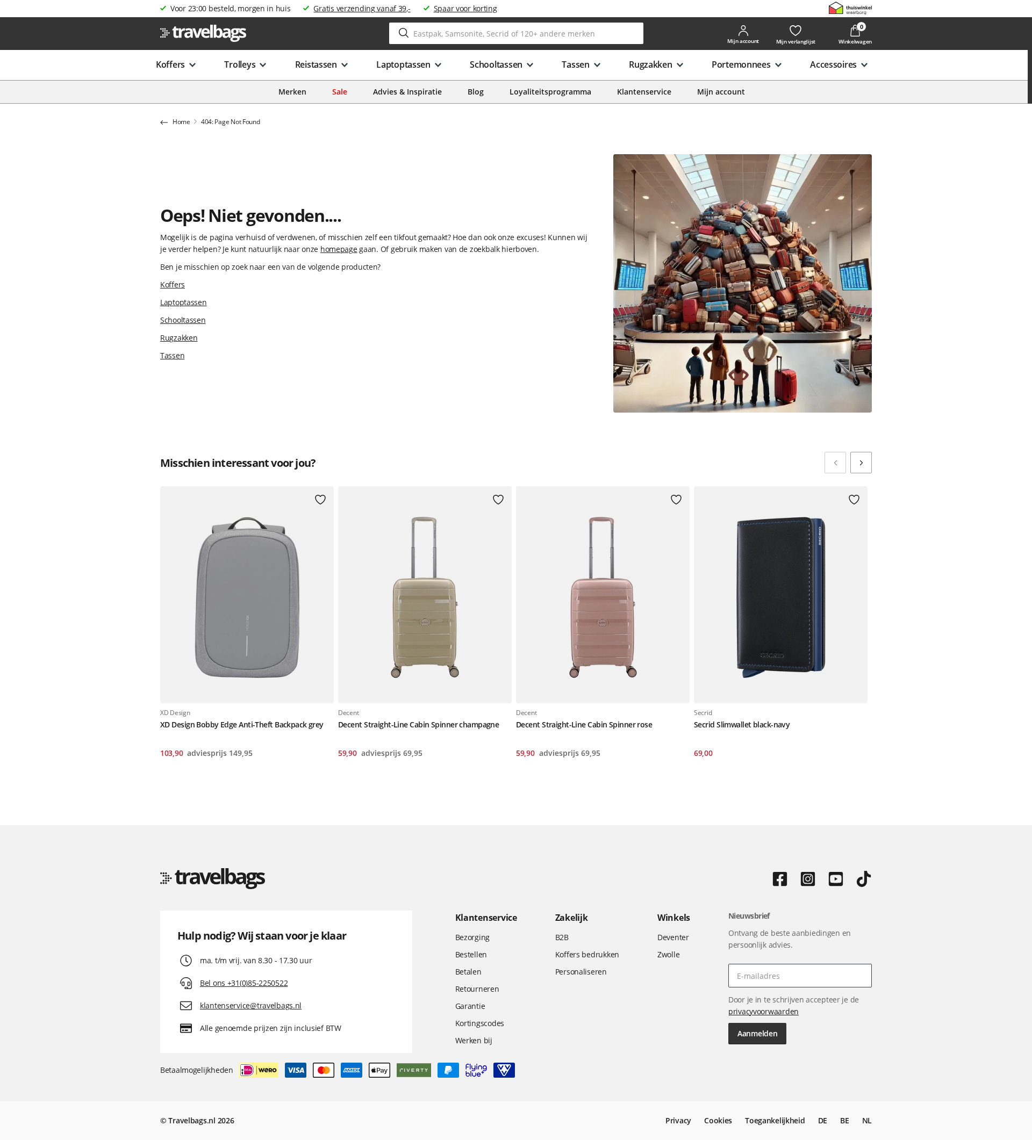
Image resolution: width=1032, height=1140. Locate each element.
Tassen (172, 355)
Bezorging (472, 937)
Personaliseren (581, 971)
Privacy (678, 1120)
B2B (562, 937)
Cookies (718, 1120)
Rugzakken (178, 338)
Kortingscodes (479, 1023)
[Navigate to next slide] (861, 462)
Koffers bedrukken (587, 954)
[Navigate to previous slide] (835, 462)
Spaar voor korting (465, 8)
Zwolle (668, 954)
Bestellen (471, 954)
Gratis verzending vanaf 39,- (361, 8)
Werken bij (473, 1040)
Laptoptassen (183, 302)
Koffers (172, 284)
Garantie (470, 1006)
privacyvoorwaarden (763, 1011)
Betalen (468, 971)
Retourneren (477, 989)
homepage (338, 249)
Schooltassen (183, 320)
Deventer (673, 937)
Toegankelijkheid (775, 1120)
